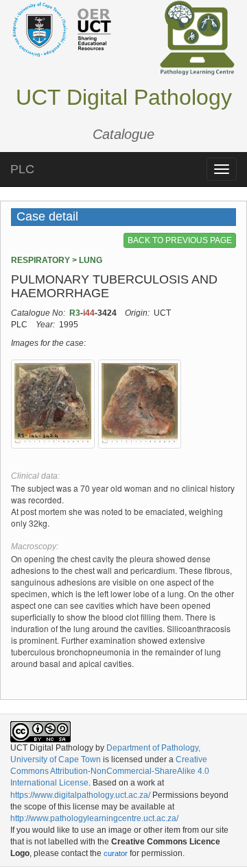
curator (116, 853)
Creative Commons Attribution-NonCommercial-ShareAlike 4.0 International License (109, 771)
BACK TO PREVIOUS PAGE (180, 240)
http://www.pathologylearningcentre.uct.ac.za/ (94, 818)
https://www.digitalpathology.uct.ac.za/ (80, 795)
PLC (22, 169)
